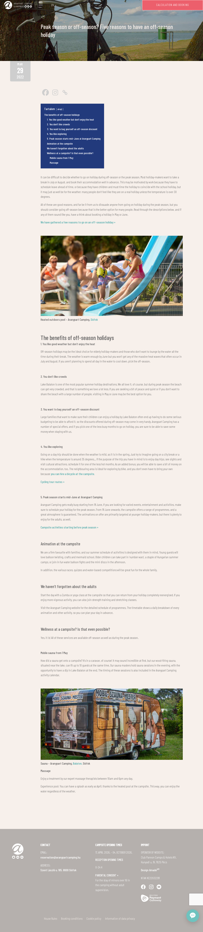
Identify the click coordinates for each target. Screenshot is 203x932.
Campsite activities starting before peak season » (69, 527)
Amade (154, 870)
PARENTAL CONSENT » (106, 875)
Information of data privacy (120, 918)
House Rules (50, 918)
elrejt (59, 109)
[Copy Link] (64, 92)
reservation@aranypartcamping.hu (60, 857)
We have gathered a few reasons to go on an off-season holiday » (78, 222)
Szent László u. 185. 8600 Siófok (58, 870)
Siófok (94, 319)
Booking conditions (71, 918)
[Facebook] (45, 92)
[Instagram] (55, 92)
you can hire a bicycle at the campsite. (73, 474)
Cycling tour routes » (52, 482)
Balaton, (77, 763)
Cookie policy (93, 918)
